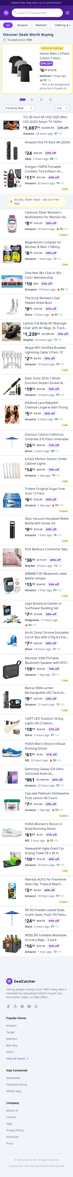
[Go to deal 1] (22, 99)
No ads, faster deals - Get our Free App (36, 201)
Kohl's (10, 1052)
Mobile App (13, 1091)
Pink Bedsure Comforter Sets (46, 549)
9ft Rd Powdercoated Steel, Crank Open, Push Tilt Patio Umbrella (45, 914)
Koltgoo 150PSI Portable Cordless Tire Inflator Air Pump (43, 171)
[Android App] (22, 1006)
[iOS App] (15, 1006)
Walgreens (32, 620)
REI (27, 760)
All (8, 25)
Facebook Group (16, 1084)
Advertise (12, 1137)
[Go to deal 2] (32, 99)
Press (9, 1143)
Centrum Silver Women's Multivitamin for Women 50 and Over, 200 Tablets (45, 217)
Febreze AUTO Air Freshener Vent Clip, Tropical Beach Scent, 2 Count (46, 884)
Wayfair (28, 340)
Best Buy (12, 1045)
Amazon (22, 25)
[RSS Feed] (36, 1006)
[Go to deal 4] (50, 99)
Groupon (31, 289)
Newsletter (13, 1078)
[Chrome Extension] (29, 1006)
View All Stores (15, 1058)
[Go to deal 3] (41, 99)
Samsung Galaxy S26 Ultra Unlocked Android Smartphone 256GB (44, 773)
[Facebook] (8, 1006)
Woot (28, 314)
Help (9, 1123)
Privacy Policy (15, 1130)
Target (10, 1032)
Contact (11, 1117)
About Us (12, 1110)
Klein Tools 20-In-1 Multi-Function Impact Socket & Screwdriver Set (44, 383)
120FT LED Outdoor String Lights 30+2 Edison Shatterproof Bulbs (44, 723)
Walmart (41, 25)
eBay (28, 159)
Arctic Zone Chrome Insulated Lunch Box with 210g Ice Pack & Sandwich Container (47, 637)
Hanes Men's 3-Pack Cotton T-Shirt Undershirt (54, 58)
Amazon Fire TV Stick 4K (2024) (47, 142)
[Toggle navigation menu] (67, 12)
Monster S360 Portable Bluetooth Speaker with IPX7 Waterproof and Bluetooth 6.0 (47, 662)
